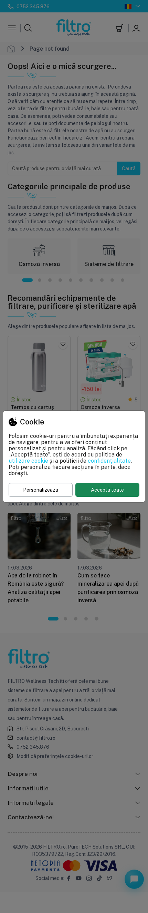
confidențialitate (109, 460)
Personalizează (40, 490)
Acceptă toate (107, 490)
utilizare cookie (28, 460)
